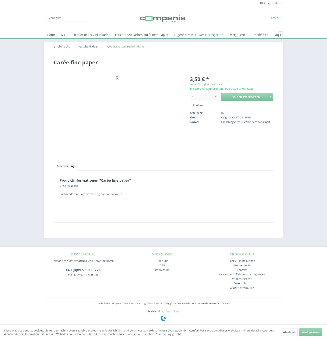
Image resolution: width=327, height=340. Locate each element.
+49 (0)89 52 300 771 (83, 270)
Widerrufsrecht (241, 279)
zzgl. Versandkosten (212, 84)
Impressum (162, 270)
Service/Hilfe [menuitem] (271, 3)
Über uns (162, 261)
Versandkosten (155, 303)
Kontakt (242, 270)
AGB (162, 265)
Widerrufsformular (242, 288)
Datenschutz (242, 283)
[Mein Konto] (256, 18)
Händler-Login (242, 265)
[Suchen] (88, 18)
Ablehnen (289, 332)
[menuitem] (68, 18)
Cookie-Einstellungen (241, 261)
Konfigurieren (311, 332)
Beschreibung (65, 166)
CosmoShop (172, 311)
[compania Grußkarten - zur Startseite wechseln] (163, 19)
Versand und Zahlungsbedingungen (242, 274)
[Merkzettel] (247, 18)
